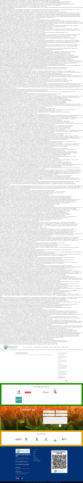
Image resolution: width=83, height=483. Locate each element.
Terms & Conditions (37, 460)
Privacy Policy (35, 458)
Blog (34, 455)
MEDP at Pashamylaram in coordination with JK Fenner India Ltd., (62, 361)
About (34, 453)
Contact (34, 457)
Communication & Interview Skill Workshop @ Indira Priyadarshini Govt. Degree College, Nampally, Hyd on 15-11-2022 (62, 373)
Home (34, 451)
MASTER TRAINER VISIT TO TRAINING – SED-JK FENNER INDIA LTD (62, 357)
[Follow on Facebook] (16, 478)
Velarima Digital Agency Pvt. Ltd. (55, 482)
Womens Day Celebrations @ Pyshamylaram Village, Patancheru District (62, 354)
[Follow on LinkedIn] (22, 478)
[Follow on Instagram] (18, 478)
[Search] (66, 381)
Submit (64, 425)
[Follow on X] (20, 478)
